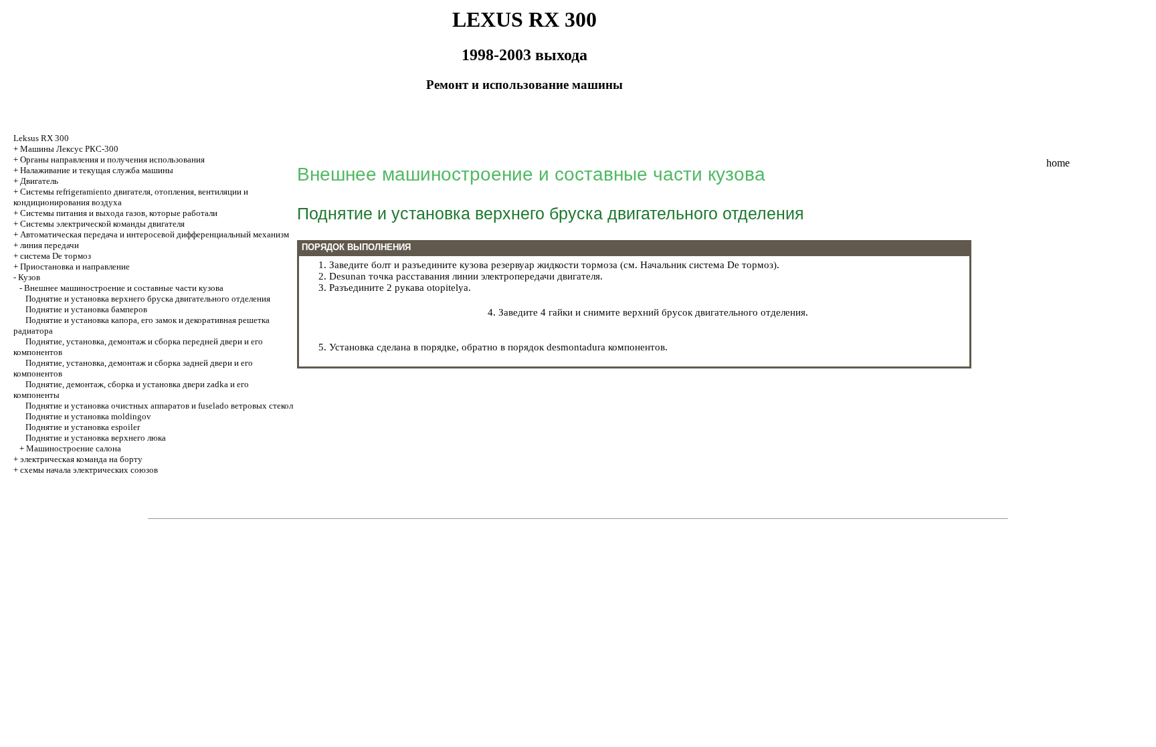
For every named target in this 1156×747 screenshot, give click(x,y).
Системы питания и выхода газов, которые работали (118, 213)
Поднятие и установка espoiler (82, 427)
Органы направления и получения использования (112, 159)
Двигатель (39, 181)
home (1058, 163)
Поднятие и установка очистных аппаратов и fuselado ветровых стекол (159, 406)
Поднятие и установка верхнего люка (95, 438)
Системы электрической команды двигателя (102, 224)
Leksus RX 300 (41, 138)
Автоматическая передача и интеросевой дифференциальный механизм (154, 234)
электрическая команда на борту (81, 459)
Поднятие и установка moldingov (88, 416)
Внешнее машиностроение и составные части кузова (123, 288)
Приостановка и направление (75, 266)
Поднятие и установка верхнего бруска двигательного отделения (147, 299)
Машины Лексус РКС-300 (69, 149)
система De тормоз (55, 256)
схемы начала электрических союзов (89, 470)
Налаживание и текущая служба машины (96, 170)
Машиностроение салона (73, 448)
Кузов (29, 277)
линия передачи (49, 245)
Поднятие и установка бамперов (86, 309)
